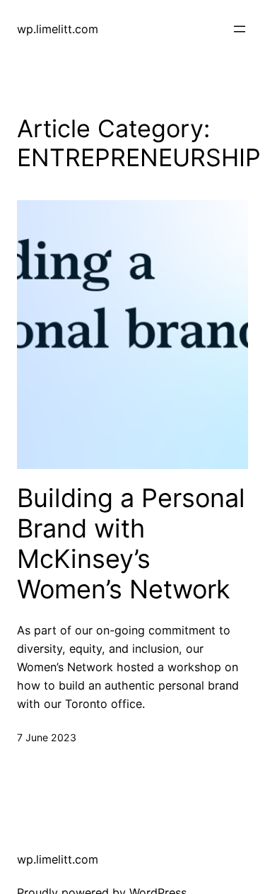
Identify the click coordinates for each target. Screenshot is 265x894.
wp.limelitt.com (57, 29)
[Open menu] (239, 29)
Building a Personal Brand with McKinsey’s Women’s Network (131, 544)
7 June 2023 (46, 737)
